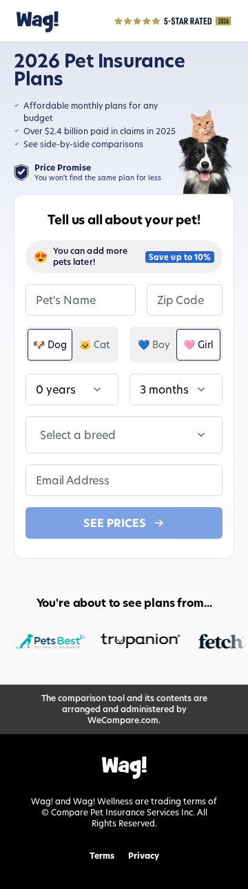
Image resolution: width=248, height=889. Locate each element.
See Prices (114, 523)
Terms (102, 855)
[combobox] (41, 434)
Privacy (143, 855)
